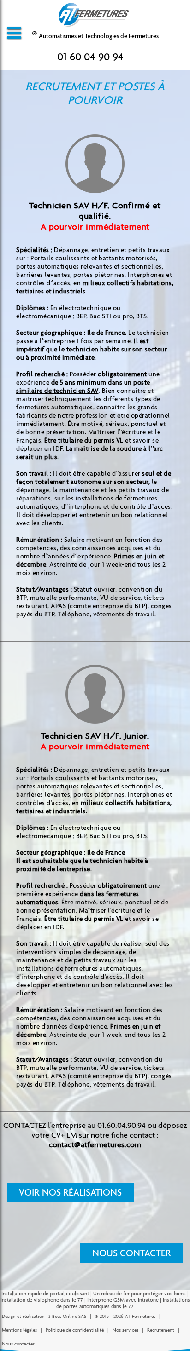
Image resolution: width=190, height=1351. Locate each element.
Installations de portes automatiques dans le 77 (123, 1303)
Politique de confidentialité (75, 1330)
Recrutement (160, 1330)
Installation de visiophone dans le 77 (41, 1300)
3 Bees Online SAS (67, 1316)
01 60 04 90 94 (90, 56)
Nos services (125, 1330)
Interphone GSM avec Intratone (123, 1300)
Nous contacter (131, 1253)
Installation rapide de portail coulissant (45, 1293)
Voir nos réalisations (70, 1192)
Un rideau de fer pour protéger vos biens (139, 1293)
